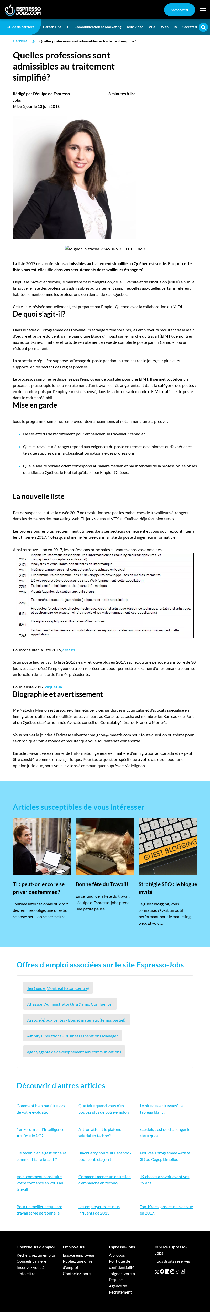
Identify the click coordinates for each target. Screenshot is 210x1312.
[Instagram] (172, 1271)
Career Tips (52, 27)
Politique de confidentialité (121, 1264)
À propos (117, 1254)
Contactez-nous (77, 1273)
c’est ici (68, 649)
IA (175, 27)
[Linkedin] (167, 1271)
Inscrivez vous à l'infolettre (30, 1270)
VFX (152, 27)
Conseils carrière (31, 1261)
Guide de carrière (20, 27)
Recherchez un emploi (36, 1254)
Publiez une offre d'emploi (77, 1264)
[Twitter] (157, 1271)
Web (165, 27)
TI (67, 27)
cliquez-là (53, 686)
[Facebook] (162, 1271)
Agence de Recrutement (120, 1288)
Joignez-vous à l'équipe (122, 1276)
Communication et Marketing (98, 27)
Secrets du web (194, 27)
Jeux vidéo (135, 27)
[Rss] (183, 1271)
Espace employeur (79, 1254)
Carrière (20, 40)
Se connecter (179, 10)
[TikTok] (177, 1271)
